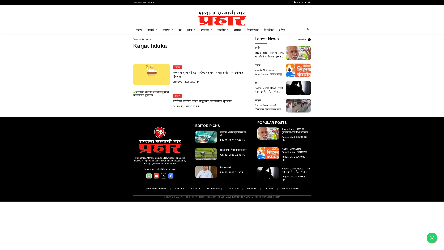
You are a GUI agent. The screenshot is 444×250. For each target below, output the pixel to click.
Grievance (269, 188)
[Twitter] (302, 2)
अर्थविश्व (237, 29)
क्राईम (257, 47)
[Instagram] (309, 2)
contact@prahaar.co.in (165, 169)
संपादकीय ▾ (206, 29)
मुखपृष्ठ (139, 29)
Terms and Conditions (156, 188)
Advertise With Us (290, 188)
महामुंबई (258, 100)
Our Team (234, 188)
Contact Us (251, 188)
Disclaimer (179, 188)
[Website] (295, 2)
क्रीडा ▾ (191, 29)
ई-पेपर (282, 29)
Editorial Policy (214, 188)
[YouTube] (298, 2)
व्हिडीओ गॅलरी (252, 29)
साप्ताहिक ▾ (222, 29)
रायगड (177, 67)
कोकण (177, 95)
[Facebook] (305, 2)
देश (180, 29)
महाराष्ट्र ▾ (168, 29)
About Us (195, 188)
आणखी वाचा (304, 39)
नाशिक (257, 65)
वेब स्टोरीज (269, 29)
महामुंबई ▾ (152, 29)
